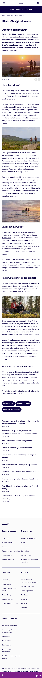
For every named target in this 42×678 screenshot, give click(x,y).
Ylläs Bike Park (22, 164)
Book (12, 9)
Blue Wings (11, 15)
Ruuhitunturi (33, 161)
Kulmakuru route (8, 161)
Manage (19, 9)
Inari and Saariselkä (32, 188)
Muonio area (18, 183)
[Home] (21, 3)
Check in (28, 9)
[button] (4, 3)
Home (4, 15)
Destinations (20, 15)
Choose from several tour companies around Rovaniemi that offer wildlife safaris (21, 267)
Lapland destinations (27, 391)
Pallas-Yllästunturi (12, 155)
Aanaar (9, 354)
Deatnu (12, 345)
